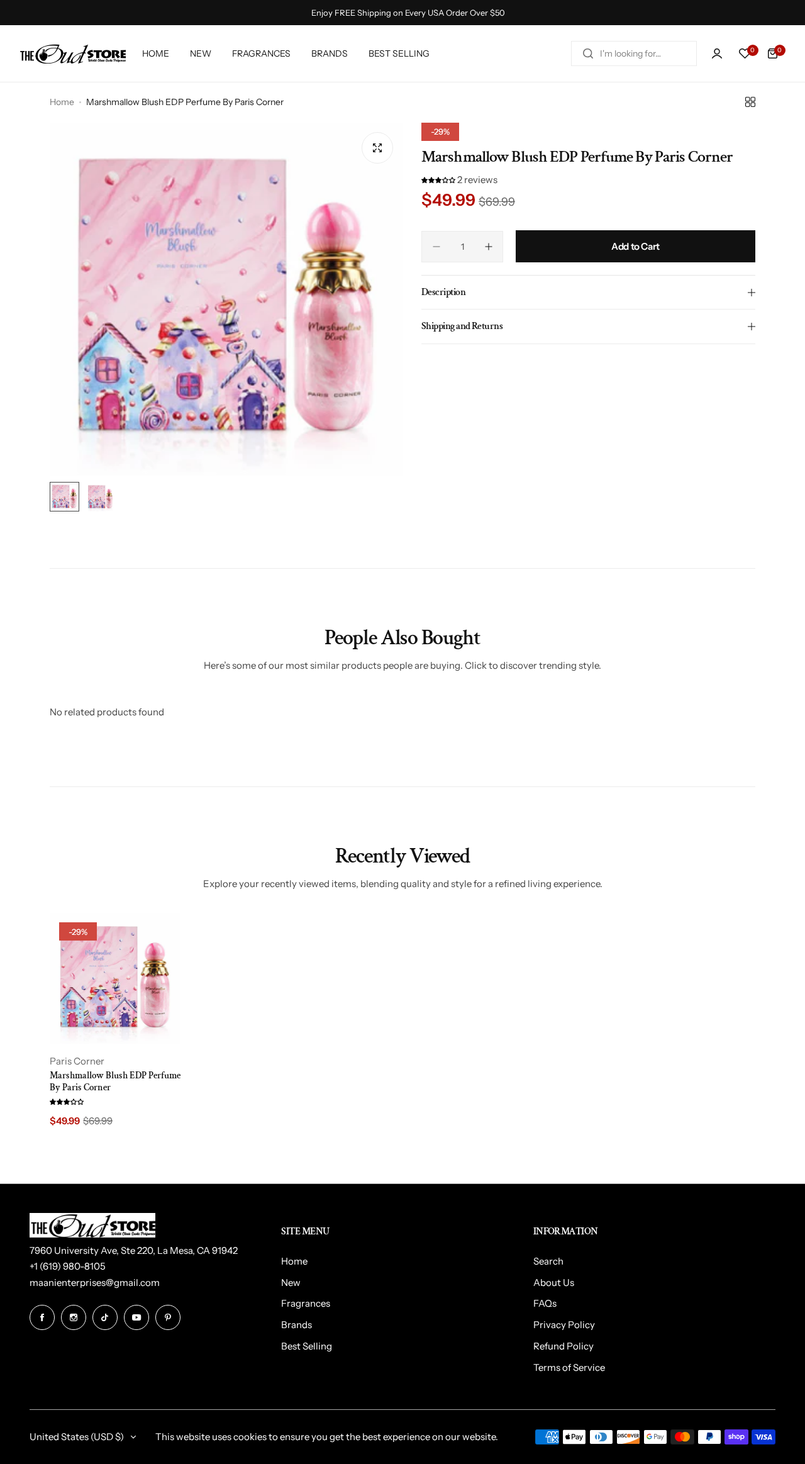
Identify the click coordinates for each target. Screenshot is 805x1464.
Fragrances (305, 1303)
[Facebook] (42, 1317)
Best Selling (306, 1346)
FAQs (545, 1303)
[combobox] (634, 53)
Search (548, 1261)
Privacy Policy (564, 1325)
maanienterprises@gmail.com (95, 1282)
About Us (553, 1282)
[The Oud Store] (72, 53)
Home (62, 102)
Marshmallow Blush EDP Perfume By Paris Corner (115, 1081)
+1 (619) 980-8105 (68, 1266)
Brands (296, 1325)
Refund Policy (563, 1346)
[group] (226, 299)
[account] (717, 53)
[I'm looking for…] (588, 53)
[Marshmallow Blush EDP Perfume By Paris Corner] (115, 978)
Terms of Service (569, 1367)
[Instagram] (73, 1317)
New (291, 1282)
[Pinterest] (167, 1317)
